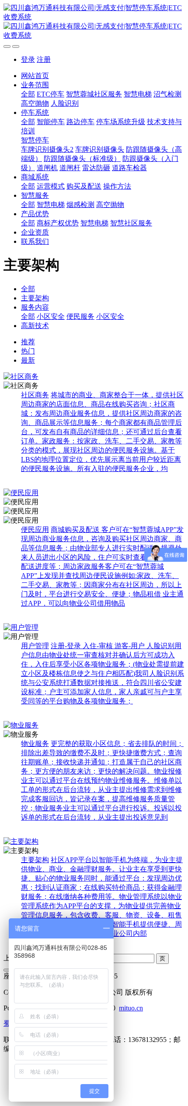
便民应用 (35, 529)
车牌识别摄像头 (99, 149)
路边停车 (80, 121)
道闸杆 (69, 167)
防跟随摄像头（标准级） (82, 158)
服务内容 (35, 307)
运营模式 (51, 186)
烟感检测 (80, 204)
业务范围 (35, 85)
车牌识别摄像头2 (47, 149)
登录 (28, 59)
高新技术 (35, 325)
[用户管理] (94, 627)
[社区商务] (94, 377)
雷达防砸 (96, 167)
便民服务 (80, 316)
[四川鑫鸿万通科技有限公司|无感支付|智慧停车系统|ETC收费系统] (94, 22)
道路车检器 (129, 167)
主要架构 (35, 298)
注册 (44, 59)
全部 (28, 94)
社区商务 (35, 395)
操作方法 (117, 186)
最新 (28, 360)
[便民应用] (94, 493)
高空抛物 (35, 103)
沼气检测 (167, 94)
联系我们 (35, 241)
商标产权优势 (58, 223)
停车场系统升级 (120, 121)
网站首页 (35, 75)
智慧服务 (35, 195)
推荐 (28, 342)
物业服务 (35, 743)
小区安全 (51, 316)
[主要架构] (94, 841)
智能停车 (51, 121)
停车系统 (35, 112)
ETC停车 (50, 94)
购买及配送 (83, 186)
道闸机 (47, 167)
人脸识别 (65, 103)
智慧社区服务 (131, 223)
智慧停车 (35, 140)
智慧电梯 (138, 94)
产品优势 (35, 214)
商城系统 (35, 177)
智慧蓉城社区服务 (94, 94)
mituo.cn (131, 1008)
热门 (28, 351)
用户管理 (35, 645)
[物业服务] (94, 725)
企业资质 (35, 232)
